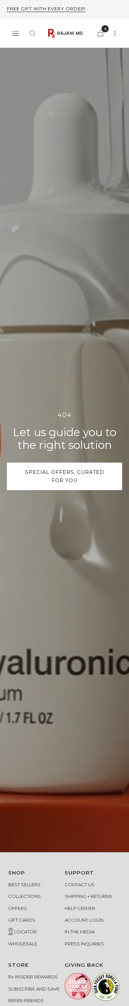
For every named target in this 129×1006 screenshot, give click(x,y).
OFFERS (17, 908)
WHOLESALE (22, 943)
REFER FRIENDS (26, 1000)
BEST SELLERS (24, 884)
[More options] (115, 33)
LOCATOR (25, 931)
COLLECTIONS (24, 896)
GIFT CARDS (21, 920)
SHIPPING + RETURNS (88, 896)
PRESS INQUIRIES (84, 943)
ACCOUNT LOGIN (84, 920)
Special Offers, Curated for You (64, 476)
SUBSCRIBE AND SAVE (34, 989)
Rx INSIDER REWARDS (33, 976)
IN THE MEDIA (80, 931)
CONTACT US (80, 884)
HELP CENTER (80, 908)
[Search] (32, 33)
